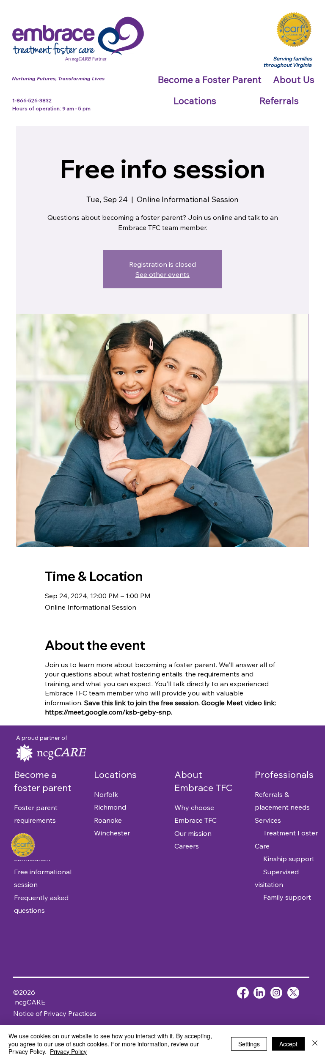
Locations (115, 774)
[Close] (315, 1043)
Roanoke (108, 820)
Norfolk (106, 794)
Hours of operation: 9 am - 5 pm (51, 108)
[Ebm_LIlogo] (259, 993)
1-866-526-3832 (32, 100)
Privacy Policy (68, 1051)
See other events (162, 274)
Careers (186, 846)
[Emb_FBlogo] (243, 993)
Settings (249, 1044)
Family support (283, 897)
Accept (288, 1044)
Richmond (110, 807)
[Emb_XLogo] (293, 993)
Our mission (193, 833)
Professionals (284, 774)
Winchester (112, 833)
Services (268, 820)
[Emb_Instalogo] (276, 993)
